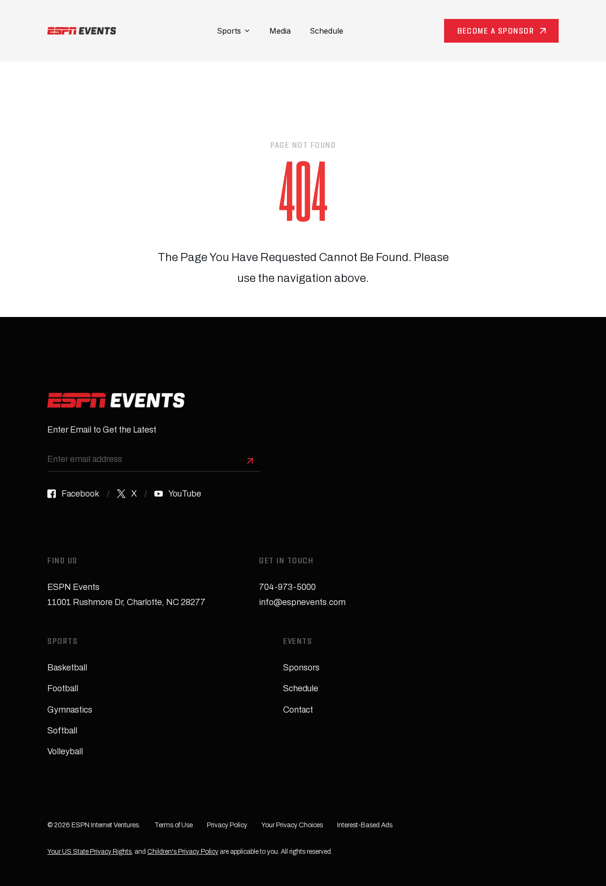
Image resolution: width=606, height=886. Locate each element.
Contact (298, 709)
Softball (62, 730)
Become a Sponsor (495, 32)
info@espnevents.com (302, 602)
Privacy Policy (227, 825)
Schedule (326, 31)
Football (62, 688)
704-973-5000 (287, 587)
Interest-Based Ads (364, 825)
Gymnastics (69, 709)
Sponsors (301, 667)
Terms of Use (173, 825)
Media (280, 31)
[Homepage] (81, 31)
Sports (229, 31)
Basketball (67, 667)
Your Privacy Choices (292, 825)
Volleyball (65, 751)
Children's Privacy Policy (182, 851)
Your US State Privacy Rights (89, 851)
